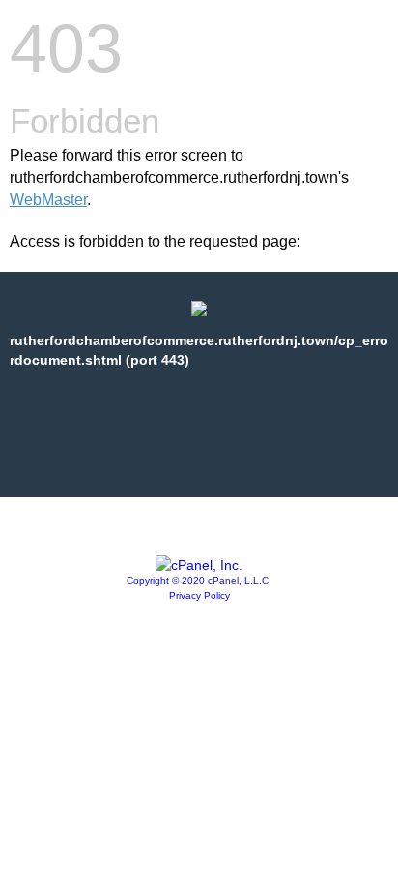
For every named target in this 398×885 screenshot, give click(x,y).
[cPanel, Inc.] (199, 565)
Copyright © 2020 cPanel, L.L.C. (199, 580)
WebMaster (48, 200)
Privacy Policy (199, 595)
